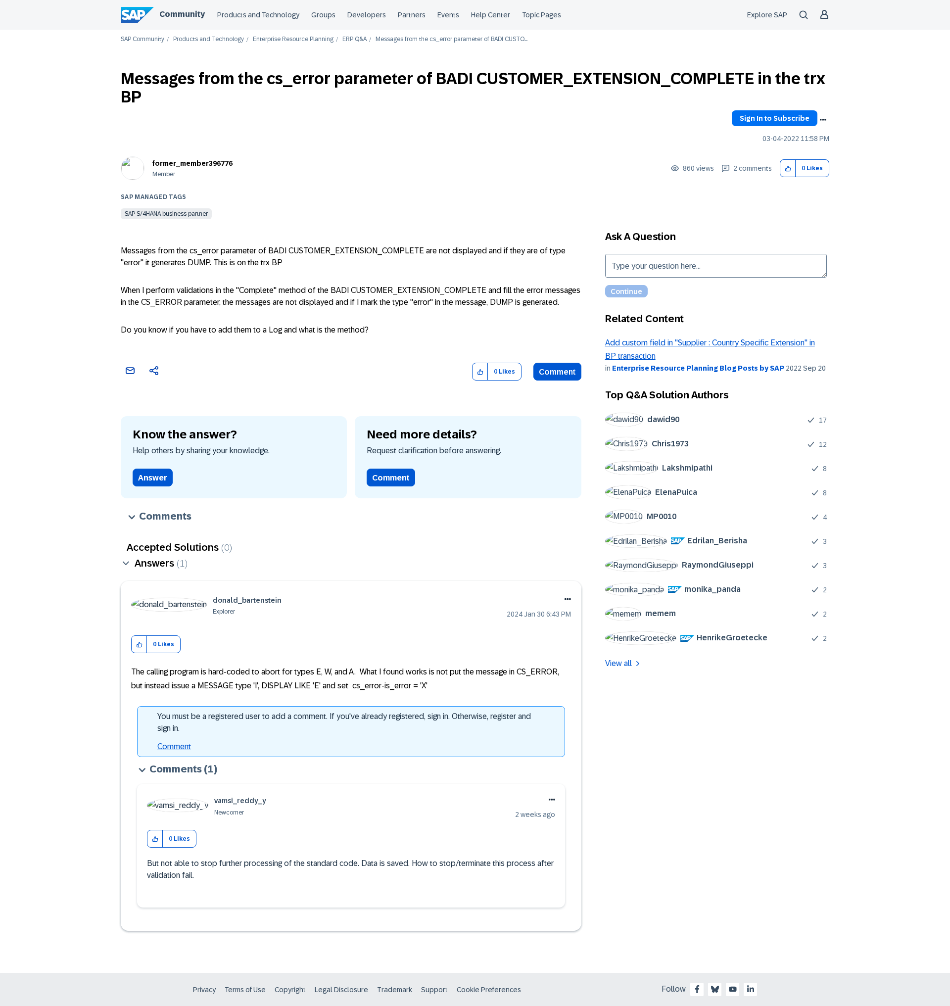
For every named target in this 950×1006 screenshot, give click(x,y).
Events (448, 15)
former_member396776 (192, 163)
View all (618, 663)
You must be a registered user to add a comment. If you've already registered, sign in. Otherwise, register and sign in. (344, 722)
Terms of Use (245, 990)
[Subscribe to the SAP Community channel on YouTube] (733, 989)
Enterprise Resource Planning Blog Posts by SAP (698, 368)
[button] (788, 168)
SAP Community (142, 39)
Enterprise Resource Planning (293, 39)
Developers (366, 15)
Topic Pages (541, 15)
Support (434, 990)
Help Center (490, 15)
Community (182, 14)
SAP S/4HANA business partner (166, 213)
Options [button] (823, 120)
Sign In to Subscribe (774, 118)
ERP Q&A (354, 39)
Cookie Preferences (489, 990)
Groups (323, 15)
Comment (557, 372)
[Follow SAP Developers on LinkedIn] (751, 989)
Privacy (204, 990)
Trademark (394, 990)
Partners (412, 15)
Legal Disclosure (341, 990)
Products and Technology (258, 15)
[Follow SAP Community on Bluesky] (715, 989)
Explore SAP (767, 15)
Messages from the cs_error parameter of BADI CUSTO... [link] (451, 39)
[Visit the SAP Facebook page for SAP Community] (697, 989)
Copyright (290, 990)
